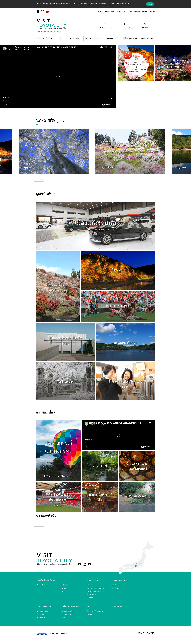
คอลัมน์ (64, 588)
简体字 (119, 11)
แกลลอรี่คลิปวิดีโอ (67, 611)
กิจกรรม (89, 585)
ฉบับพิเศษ (65, 585)
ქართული (137, 11)
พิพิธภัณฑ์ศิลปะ (91, 594)
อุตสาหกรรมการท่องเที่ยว (94, 591)
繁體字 (113, 11)
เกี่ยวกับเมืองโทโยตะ (43, 585)
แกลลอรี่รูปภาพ (66, 614)
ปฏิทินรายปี (115, 588)
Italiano (144, 11)
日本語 (100, 11)
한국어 (125, 11)
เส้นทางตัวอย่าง (118, 606)
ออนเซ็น (89, 614)
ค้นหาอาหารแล (41, 614)
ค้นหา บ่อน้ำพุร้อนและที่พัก (95, 611)
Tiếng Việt (152, 11)
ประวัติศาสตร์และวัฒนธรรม (95, 588)
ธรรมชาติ (90, 598)
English (106, 11)
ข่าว (63, 591)
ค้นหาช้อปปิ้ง (41, 617)
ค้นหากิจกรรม (116, 585)
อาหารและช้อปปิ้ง (42, 611)
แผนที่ (63, 617)
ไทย (131, 11)
